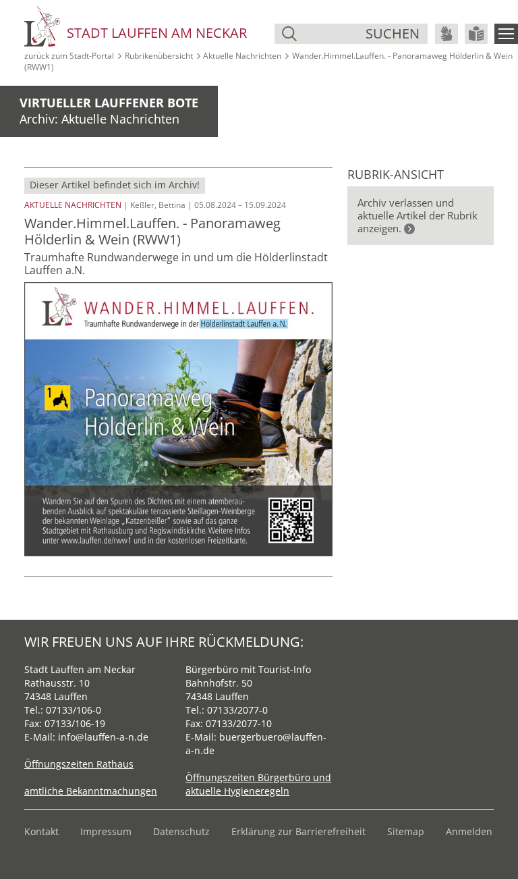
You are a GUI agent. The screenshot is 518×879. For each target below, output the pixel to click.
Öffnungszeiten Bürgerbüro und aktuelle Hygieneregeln (258, 784)
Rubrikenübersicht (159, 55)
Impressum (106, 831)
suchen (393, 33)
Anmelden (469, 831)
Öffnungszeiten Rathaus (79, 763)
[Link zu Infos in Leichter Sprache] (476, 34)
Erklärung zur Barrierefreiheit (298, 831)
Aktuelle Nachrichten (242, 55)
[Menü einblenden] (506, 34)
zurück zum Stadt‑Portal (69, 55)
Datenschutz (181, 831)
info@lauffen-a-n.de (103, 736)
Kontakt (41, 831)
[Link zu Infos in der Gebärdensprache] (446, 34)
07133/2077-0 (237, 709)
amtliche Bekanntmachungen (90, 790)
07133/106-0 (73, 709)
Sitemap (405, 831)
